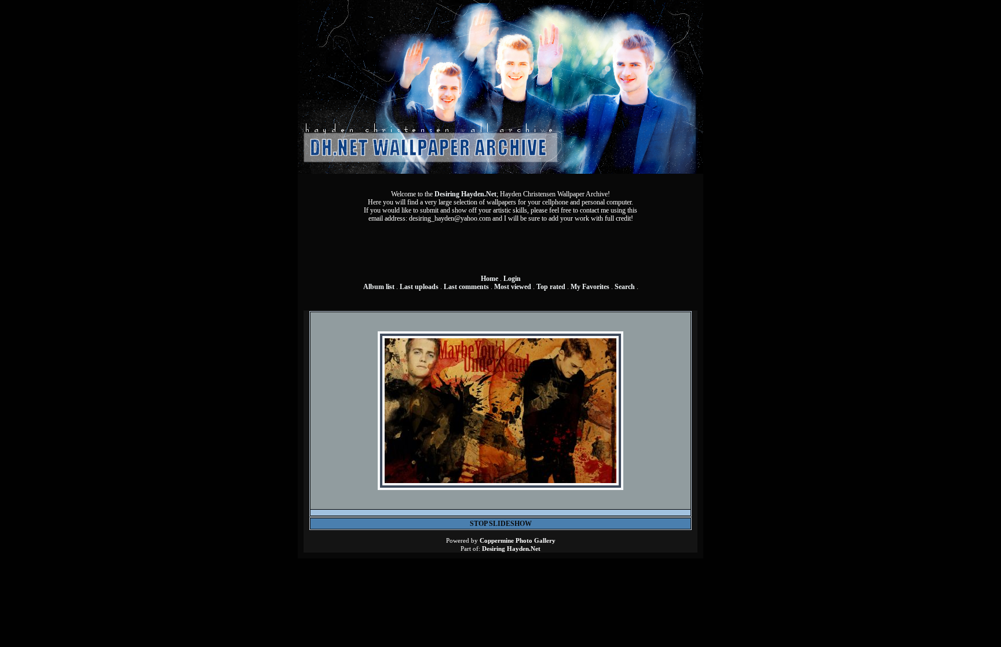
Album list (378, 287)
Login (512, 279)
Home (489, 279)
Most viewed (512, 287)
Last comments (466, 287)
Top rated (550, 287)
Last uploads (419, 287)
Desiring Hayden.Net (465, 194)
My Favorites (590, 287)
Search (625, 287)
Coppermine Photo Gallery (518, 540)
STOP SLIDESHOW (501, 524)
